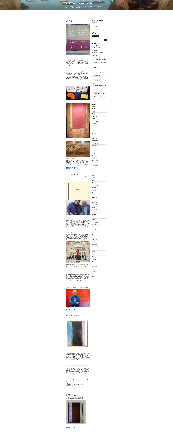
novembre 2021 (94, 202)
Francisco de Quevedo (96, 70)
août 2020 (93, 227)
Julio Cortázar (95, 83)
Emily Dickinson (101, 64)
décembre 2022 (94, 180)
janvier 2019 (94, 259)
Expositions (72, 11)
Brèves (100, 11)
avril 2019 (93, 254)
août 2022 (93, 187)
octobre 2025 (94, 123)
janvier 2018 (94, 279)
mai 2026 (93, 111)
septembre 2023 (94, 165)
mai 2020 (93, 232)
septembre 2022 (94, 185)
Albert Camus (95, 57)
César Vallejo (103, 62)
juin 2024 (93, 150)
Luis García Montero (102, 85)
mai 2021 (93, 212)
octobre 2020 (94, 224)
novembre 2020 (94, 222)
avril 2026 (93, 113)
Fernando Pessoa (96, 67)
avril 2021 (93, 214)
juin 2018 (93, 271)
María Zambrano (95, 90)
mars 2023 (93, 175)
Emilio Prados (95, 64)
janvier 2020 (94, 239)
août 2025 (93, 126)
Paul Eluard (95, 93)
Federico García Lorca (97, 65)
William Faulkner (95, 101)
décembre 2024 (94, 140)
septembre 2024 (94, 145)
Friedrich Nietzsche (102, 72)
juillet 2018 (93, 269)
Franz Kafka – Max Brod (95, 45)
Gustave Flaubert (96, 77)
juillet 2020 (94, 229)
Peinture (83, 11)
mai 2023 (93, 172)
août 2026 (93, 106)
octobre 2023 (94, 163)
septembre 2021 (94, 205)
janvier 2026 (94, 118)
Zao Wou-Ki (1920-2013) (72, 316)
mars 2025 (93, 135)
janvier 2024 (94, 158)
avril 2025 (93, 133)
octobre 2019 (94, 244)
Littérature (77, 11)
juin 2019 (93, 251)
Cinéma (67, 11)
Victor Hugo (95, 99)
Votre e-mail (94, 26)
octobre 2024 (94, 143)
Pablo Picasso (102, 91)
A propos (104, 11)
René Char (95, 96)
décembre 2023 (94, 160)
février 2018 (94, 278)
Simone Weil (95, 98)
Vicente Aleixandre (102, 98)
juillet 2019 (93, 249)
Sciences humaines (89, 11)
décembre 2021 (94, 200)
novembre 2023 (94, 162)
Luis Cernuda (95, 85)
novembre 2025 (94, 121)
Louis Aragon (101, 83)
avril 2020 (93, 234)
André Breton (95, 59)
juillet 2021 (93, 209)
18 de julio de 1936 (95, 50)
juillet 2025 (94, 128)
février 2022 (94, 197)
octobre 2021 (94, 204)
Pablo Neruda (95, 91)
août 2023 (93, 167)
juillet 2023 (93, 168)
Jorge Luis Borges (96, 80)
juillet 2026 (94, 108)
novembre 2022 (94, 182)
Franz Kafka (95, 72)
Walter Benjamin (101, 99)
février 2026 (94, 116)
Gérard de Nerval (96, 78)
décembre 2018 (94, 261)
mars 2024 (93, 155)
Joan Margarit (102, 78)
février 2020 (94, 237)
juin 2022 (93, 190)
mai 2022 (93, 192)
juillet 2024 (94, 148)
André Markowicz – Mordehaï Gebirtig (97, 52)
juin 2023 (93, 170)
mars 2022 (93, 195)
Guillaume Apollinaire (96, 75)
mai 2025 (93, 131)
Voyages (96, 11)
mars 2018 (93, 276)
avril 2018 (93, 274)
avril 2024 (93, 153)
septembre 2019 (94, 246)
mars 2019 (93, 256)
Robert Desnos (101, 96)
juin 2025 (93, 130)
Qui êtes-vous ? (94, 22)
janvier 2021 (94, 219)
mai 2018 (93, 273)
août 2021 (93, 207)
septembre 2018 (94, 266)
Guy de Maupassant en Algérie (96, 47)
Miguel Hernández (103, 90)
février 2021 (94, 217)
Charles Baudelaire (96, 62)
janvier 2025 (94, 138)
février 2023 (94, 177)
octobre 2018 (94, 264)
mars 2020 (94, 236)
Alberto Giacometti (102, 57)
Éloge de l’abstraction (72, 22)
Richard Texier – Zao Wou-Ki (73, 174)
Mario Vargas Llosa (96, 88)
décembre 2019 (94, 241)
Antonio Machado (102, 59)
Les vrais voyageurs (79, 3)
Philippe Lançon (101, 93)
